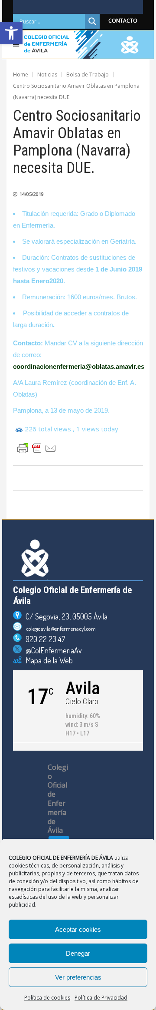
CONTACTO (122, 20)
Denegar (78, 953)
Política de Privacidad (101, 997)
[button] (11, 33)
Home (20, 74)
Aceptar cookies (78, 929)
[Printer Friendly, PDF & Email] (37, 448)
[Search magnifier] (92, 21)
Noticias (47, 74)
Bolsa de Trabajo (87, 74)
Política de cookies (47, 997)
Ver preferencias (78, 977)
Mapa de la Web (47, 660)
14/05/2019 (32, 194)
